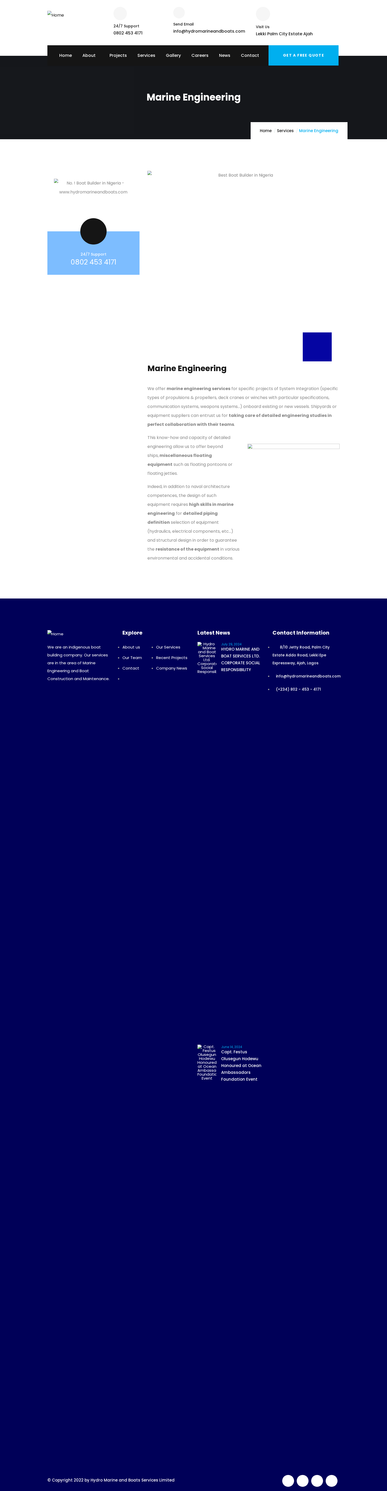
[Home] (55, 13)
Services (285, 130)
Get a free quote (303, 55)
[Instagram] (332, 1481)
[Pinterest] (317, 1481)
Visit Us (263, 26)
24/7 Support (126, 26)
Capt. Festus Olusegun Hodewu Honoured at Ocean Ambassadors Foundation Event (241, 1065)
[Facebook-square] (303, 1481)
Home (266, 130)
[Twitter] (288, 1481)
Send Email (183, 24)
